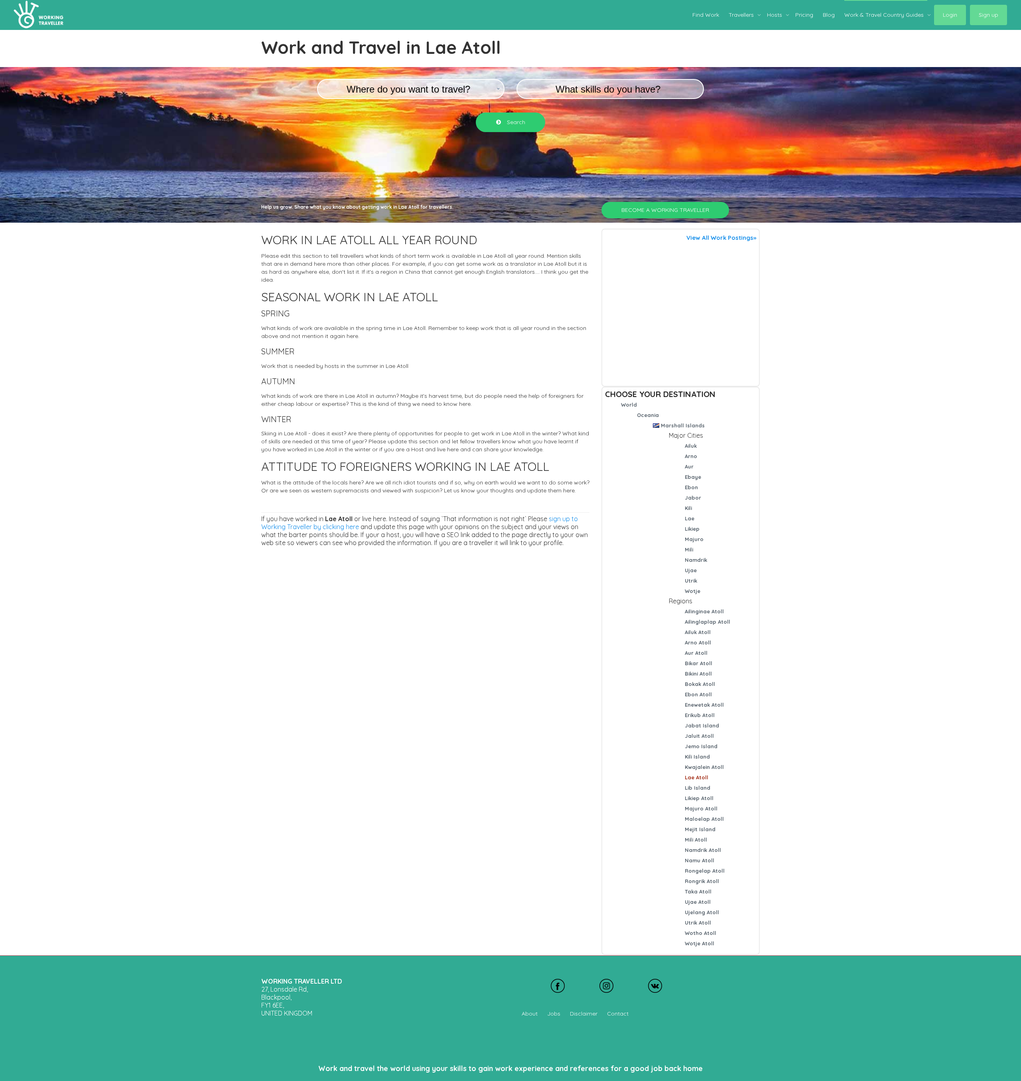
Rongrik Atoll (702, 881)
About (530, 1013)
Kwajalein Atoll (704, 767)
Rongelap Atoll (705, 871)
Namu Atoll (699, 860)
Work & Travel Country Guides (884, 14)
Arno (691, 456)
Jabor (693, 497)
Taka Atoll (698, 891)
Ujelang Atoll (702, 912)
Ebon (691, 487)
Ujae (691, 570)
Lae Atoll (696, 777)
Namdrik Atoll (703, 850)
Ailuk (691, 446)
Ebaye (693, 477)
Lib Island (697, 788)
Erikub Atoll (700, 715)
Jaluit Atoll (699, 736)
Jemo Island (701, 746)
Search (515, 122)
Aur (689, 466)
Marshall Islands (683, 425)
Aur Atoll (696, 653)
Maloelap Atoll (704, 819)
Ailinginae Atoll (704, 611)
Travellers (742, 14)
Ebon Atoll (698, 694)
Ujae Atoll (698, 902)
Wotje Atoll (699, 943)
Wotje (692, 591)
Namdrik (696, 560)
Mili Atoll (696, 839)
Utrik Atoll (698, 922)
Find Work (705, 14)
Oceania (648, 415)
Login (950, 14)
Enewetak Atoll (704, 705)
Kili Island (697, 756)
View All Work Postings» (721, 237)
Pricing (804, 14)
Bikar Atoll (698, 663)
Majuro (694, 539)
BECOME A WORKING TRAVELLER (665, 209)
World (629, 404)
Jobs (553, 1013)
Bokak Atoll (700, 684)
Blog (829, 14)
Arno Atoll (698, 642)
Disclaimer (583, 1013)
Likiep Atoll (699, 798)
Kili (688, 508)
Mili (689, 549)
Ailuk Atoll (698, 632)
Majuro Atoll (701, 808)
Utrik (691, 580)
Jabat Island (702, 725)
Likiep (692, 529)
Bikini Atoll (698, 673)
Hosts (775, 14)
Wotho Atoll (700, 933)
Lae (689, 518)
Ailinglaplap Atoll (707, 622)
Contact (618, 1013)
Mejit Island (700, 829)
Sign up (988, 14)
